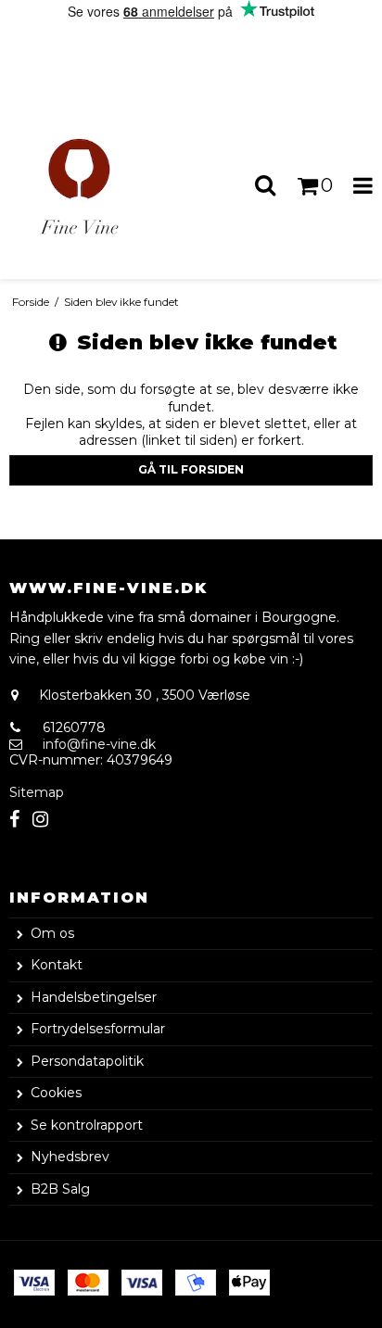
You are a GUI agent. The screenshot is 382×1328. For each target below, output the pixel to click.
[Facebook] (14, 819)
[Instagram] (40, 819)
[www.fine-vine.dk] (95, 186)
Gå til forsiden (191, 469)
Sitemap (36, 792)
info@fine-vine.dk (99, 744)
